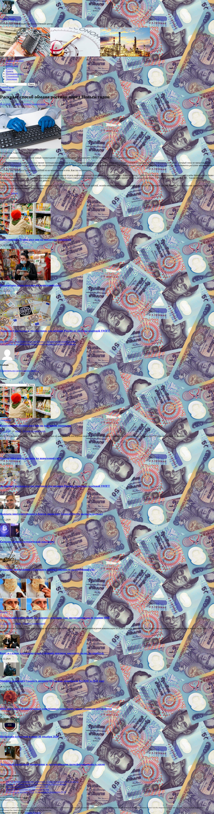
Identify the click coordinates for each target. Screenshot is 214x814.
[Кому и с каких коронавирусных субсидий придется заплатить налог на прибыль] (10, 647)
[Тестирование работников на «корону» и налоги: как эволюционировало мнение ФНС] (25, 609)
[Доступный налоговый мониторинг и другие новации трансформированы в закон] (10, 758)
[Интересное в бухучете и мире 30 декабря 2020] (10, 731)
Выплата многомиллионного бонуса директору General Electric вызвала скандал (51, 513)
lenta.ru (14, 193)
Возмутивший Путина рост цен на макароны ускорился (35, 239)
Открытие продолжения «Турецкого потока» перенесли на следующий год (47, 569)
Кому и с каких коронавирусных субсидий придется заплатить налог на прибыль (52, 653)
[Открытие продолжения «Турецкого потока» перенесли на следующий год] (10, 564)
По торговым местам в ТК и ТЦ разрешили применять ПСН (36, 792)
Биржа (9, 63)
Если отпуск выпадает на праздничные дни (27, 789)
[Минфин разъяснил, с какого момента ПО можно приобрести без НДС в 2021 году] (10, 675)
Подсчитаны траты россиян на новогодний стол (30, 285)
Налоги (9, 71)
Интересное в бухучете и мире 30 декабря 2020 (29, 736)
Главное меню (7, 87)
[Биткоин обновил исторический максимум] (10, 536)
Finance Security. (8, 19)
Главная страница (14, 60)
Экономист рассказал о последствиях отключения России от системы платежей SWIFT (55, 330)
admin (18, 104)
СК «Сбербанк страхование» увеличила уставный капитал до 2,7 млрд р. (42, 781)
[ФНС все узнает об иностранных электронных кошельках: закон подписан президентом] (10, 703)
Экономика (11, 79)
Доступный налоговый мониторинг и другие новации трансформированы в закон (52, 764)
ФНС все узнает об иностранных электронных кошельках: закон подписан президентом (56, 708)
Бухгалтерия (12, 66)
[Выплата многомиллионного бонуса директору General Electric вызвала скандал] (10, 508)
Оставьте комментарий (34, 104)
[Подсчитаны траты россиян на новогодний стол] (25, 279)
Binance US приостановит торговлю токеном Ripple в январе (36, 784)
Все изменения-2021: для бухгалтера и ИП (27, 787)
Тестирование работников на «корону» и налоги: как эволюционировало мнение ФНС (55, 617)
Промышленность (15, 74)
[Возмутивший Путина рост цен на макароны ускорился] (25, 234)
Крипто (9, 68)
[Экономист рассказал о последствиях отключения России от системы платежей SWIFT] (25, 325)
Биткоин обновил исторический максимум (27, 541)
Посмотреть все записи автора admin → (19, 370)
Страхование (12, 76)
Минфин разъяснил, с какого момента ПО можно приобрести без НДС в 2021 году (52, 680)
